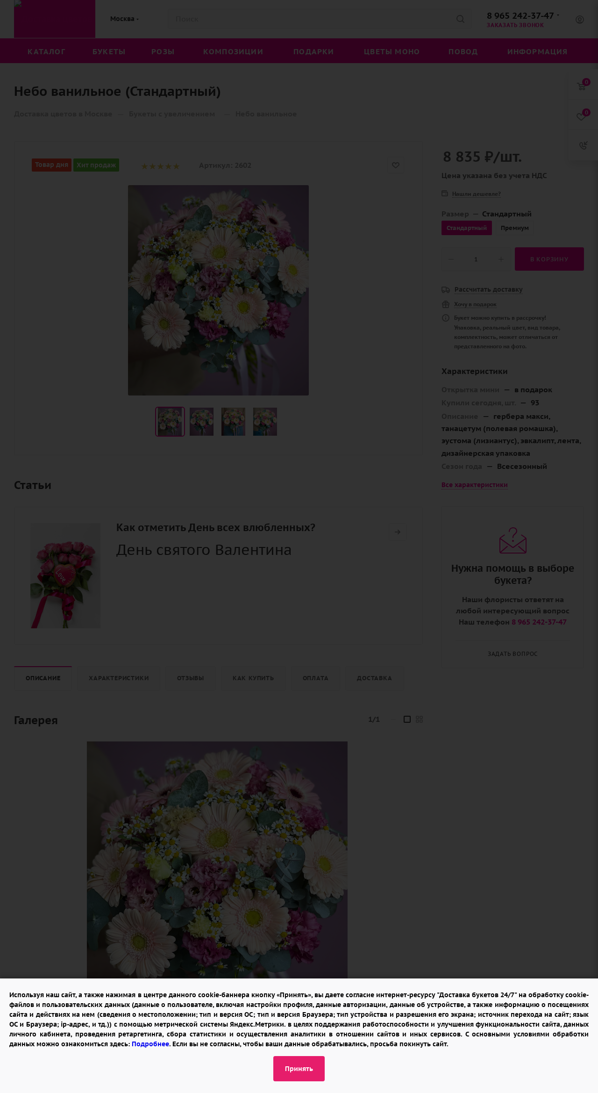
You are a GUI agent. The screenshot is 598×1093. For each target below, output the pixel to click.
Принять (299, 1068)
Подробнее (150, 1044)
